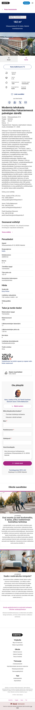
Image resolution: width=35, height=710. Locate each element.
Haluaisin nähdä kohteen (14, 417)
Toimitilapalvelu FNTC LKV (17, 470)
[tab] (9, 59)
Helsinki (23, 88)
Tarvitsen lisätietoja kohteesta (15, 414)
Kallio (13, 88)
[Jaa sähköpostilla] (25, 102)
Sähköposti (7, 438)
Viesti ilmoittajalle (9, 447)
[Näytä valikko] (32, 3)
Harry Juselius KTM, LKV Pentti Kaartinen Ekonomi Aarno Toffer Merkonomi (17, 400)
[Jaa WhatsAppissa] (15, 102)
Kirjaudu (26, 3)
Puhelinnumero (8, 430)
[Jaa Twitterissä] (20, 102)
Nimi (5, 421)
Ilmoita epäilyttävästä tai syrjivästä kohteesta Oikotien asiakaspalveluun (17, 608)
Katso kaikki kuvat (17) (17, 67)
